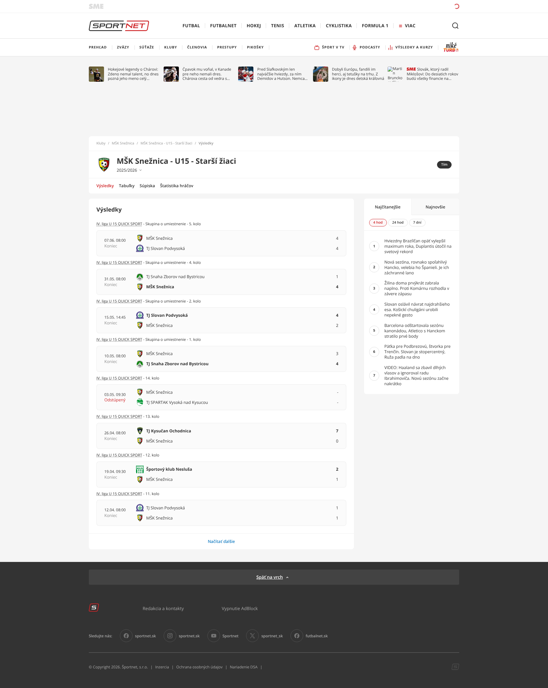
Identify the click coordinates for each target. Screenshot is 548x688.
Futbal (191, 26)
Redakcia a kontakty (163, 608)
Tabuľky (126, 185)
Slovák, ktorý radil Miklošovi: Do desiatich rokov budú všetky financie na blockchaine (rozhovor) (432, 74)
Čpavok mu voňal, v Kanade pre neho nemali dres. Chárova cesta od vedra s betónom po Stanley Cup (207, 74)
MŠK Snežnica (123, 143)
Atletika (305, 26)
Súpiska (147, 185)
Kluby (101, 143)
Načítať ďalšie (221, 541)
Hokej (254, 26)
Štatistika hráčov (176, 185)
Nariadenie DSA (244, 667)
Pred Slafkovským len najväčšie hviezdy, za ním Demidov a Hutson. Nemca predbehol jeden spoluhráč (281, 74)
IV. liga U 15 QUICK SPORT (119, 223)
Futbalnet (223, 26)
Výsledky (105, 185)
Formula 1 (375, 26)
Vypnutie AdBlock (240, 608)
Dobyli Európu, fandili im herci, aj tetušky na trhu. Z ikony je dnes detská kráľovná (358, 74)
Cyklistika (339, 26)
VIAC (410, 26)
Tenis (277, 26)
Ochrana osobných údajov (199, 667)
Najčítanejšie (388, 207)
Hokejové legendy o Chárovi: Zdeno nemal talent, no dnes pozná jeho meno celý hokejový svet (133, 74)
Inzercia (162, 667)
